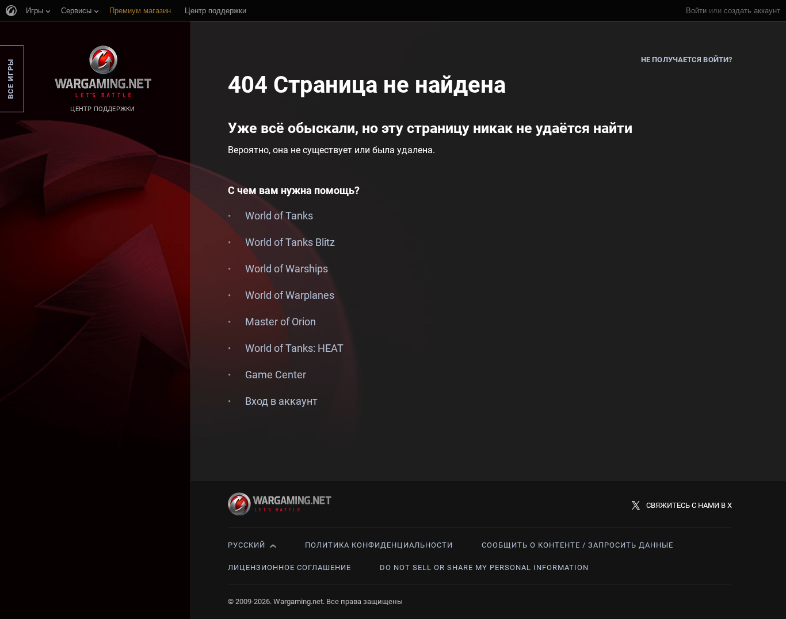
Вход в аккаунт (281, 401)
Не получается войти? (686, 59)
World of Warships (286, 269)
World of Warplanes (289, 295)
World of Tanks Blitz (290, 242)
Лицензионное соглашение (289, 567)
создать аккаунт (752, 10)
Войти (696, 10)
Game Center (275, 375)
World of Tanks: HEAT (294, 348)
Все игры (10, 79)
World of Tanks (279, 216)
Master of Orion (280, 322)
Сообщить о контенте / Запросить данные (577, 545)
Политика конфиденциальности (379, 545)
